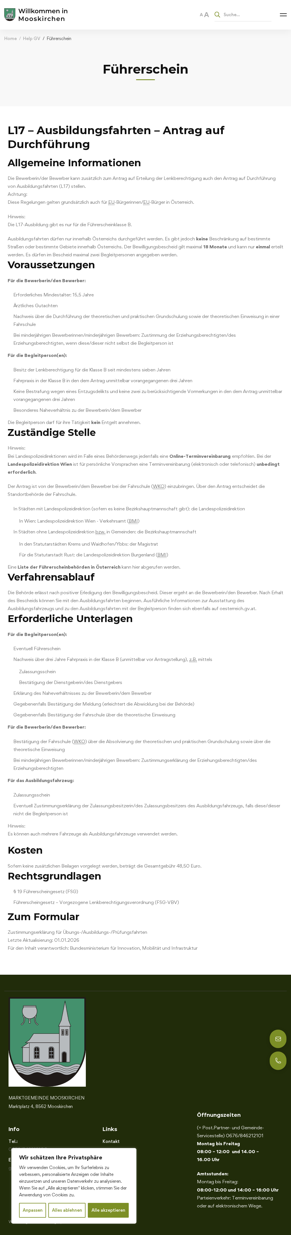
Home (10, 38)
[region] (73, 1186)
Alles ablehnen (67, 1210)
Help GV (31, 38)
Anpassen (33, 1210)
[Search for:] (243, 14)
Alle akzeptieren (108, 1210)
